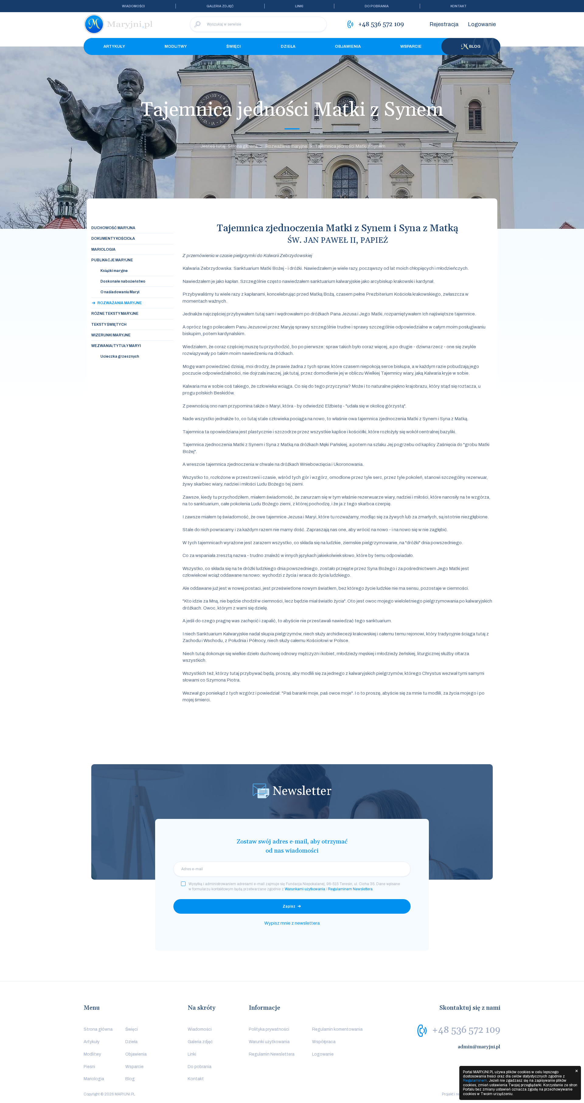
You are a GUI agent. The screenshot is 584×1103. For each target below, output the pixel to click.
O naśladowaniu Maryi (119, 292)
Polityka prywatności (269, 1029)
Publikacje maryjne (112, 260)
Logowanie (482, 24)
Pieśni (89, 1066)
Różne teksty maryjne (114, 313)
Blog (475, 46)
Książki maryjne (114, 271)
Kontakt (458, 6)
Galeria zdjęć (220, 6)
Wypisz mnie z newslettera (292, 923)
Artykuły (114, 46)
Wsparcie (411, 46)
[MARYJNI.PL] (119, 24)
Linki (299, 6)
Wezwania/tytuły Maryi (116, 346)
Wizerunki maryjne (110, 335)
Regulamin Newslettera (271, 1054)
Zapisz (289, 906)
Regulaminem (475, 1080)
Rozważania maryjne (286, 146)
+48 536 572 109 (466, 1030)
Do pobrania (377, 6)
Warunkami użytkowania (305, 889)
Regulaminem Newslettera (350, 889)
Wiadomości (133, 6)
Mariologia (103, 249)
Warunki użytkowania (269, 1041)
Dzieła (288, 46)
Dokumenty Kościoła (113, 238)
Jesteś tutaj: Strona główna (229, 146)
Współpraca (323, 1041)
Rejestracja (444, 24)
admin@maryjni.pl (479, 1047)
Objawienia (348, 46)
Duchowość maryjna (113, 228)
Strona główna (98, 1029)
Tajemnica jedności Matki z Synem (350, 146)
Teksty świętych (109, 324)
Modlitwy (176, 46)
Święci (233, 46)
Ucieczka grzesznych (119, 356)
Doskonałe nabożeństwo (122, 281)
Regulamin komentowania (337, 1029)
